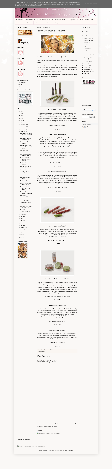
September (23, 131)
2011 (20, 237)
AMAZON (19, 84)
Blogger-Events (87, 38)
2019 (20, 111)
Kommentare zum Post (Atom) (50, 426)
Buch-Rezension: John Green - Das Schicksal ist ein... (26, 147)
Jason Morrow (59, 450)
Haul (85, 50)
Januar (22, 230)
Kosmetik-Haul (87, 52)
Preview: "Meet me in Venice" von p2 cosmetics (25, 171)
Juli (22, 216)
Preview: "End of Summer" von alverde (26, 192)
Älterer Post (74, 424)
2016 (20, 118)
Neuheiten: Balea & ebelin (24, 151)
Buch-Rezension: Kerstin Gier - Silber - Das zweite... (26, 188)
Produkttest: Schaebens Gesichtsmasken (25, 138)
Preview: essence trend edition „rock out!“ (25, 183)
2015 (20, 120)
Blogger (71, 450)
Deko (85, 46)
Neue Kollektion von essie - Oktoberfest (25, 210)
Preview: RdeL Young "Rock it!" (25, 167)
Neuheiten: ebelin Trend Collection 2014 (25, 206)
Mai (22, 220)
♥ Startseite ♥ (19, 19)
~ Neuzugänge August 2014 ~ (25, 203)
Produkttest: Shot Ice (25, 181)
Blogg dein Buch (21, 86)
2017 (20, 116)
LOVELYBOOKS (21, 82)
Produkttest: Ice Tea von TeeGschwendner (26, 199)
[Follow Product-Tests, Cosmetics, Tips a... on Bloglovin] (89, 110)
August (22, 214)
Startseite (57, 424)
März (22, 225)
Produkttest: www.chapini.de (24, 196)
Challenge (86, 42)
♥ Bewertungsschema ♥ (58, 19)
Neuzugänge (86, 58)
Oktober (23, 129)
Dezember (23, 124)
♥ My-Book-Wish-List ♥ (86, 19)
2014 (20, 122)
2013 (20, 232)
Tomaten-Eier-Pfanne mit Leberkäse (26, 142)
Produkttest (86, 62)
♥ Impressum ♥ (39, 23)
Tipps (85, 73)
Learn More (88, 4)
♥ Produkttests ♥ (30, 19)
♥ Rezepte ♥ (19, 23)
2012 (20, 235)
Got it (95, 4)
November (23, 127)
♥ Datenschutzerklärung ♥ (52, 23)
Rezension (86, 65)
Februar (23, 227)
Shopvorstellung (87, 71)
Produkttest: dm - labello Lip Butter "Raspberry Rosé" (26, 134)
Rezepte (85, 67)
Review (85, 64)
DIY (85, 44)
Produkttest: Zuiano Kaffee (25, 177)
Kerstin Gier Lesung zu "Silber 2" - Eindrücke (26, 154)
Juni (22, 218)
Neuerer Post (41, 424)
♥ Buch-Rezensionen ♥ (43, 19)
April (22, 223)
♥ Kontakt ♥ (29, 23)
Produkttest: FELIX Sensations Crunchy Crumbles (25, 159)
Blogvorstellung (87, 40)
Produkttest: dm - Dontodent (24, 163)
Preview (43, 351)
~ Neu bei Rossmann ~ (25, 175)
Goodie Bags (87, 48)
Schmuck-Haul (87, 69)
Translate (88, 128)
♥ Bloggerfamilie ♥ (73, 19)
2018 (20, 113)
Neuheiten (86, 56)
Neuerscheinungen (88, 54)
